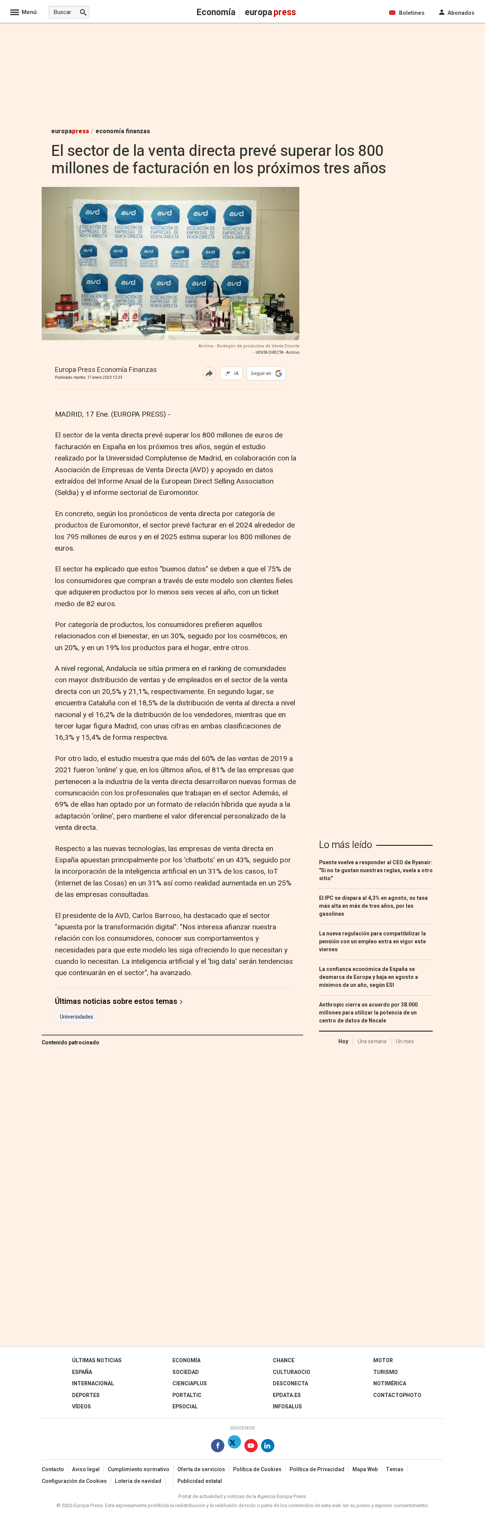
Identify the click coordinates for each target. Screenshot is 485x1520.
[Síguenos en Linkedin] (267, 1447)
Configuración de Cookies (74, 1481)
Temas (395, 1469)
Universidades (76, 1017)
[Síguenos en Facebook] (217, 1447)
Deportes (86, 1395)
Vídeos (81, 1407)
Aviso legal (86, 1469)
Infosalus (287, 1407)
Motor (383, 1360)
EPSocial (185, 1407)
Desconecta (290, 1384)
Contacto (53, 1469)
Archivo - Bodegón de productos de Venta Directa (249, 346)
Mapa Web (365, 1469)
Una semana (372, 1041)
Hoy (343, 1041)
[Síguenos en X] (234, 1447)
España (82, 1372)
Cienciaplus (189, 1384)
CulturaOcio (291, 1372)
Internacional (93, 1384)
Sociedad (185, 1372)
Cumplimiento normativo (138, 1469)
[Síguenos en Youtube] (251, 1447)
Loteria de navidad (138, 1481)
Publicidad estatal (199, 1481)
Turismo (385, 1372)
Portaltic (187, 1395)
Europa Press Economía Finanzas (106, 370)
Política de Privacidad (316, 1469)
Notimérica (389, 1384)
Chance (283, 1360)
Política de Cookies (257, 1469)
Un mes (405, 1041)
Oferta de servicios (201, 1469)
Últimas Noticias (97, 1360)
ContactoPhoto (397, 1395)
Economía (186, 1360)
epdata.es (287, 1395)
